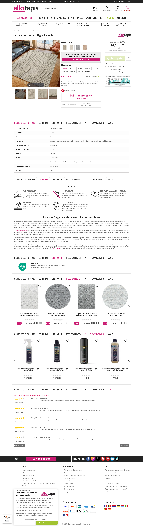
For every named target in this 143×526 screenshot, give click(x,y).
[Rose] (85, 47)
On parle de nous (28, 475)
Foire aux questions (111, 481)
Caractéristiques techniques (24, 179)
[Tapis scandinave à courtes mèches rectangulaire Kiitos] (86, 296)
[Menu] (10, 516)
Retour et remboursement (73, 470)
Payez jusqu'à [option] (71, 1)
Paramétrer (24, 523)
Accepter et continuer (46, 523)
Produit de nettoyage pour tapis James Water (28, 369)
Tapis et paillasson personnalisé (74, 475)
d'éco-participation (121, 50)
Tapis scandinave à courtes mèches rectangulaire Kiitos (86, 314)
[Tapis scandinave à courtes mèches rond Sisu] (115, 296)
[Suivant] (58, 64)
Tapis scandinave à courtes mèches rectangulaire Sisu (29, 314)
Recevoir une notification (81, 59)
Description (43, 123)
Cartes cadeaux (69, 489)
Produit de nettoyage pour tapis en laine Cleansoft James (115, 369)
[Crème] (71, 47)
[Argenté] (78, 47)
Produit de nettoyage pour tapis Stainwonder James (57, 369)
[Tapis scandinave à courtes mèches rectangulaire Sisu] (29, 296)
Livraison (108, 478)
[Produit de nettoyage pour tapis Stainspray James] (86, 351)
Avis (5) (110, 123)
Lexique (66, 492)
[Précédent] (13, 64)
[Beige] (64, 47)
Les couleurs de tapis (112, 484)
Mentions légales (29, 478)
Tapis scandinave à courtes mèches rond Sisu (115, 314)
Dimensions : (66, 65)
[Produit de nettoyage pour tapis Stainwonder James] (57, 351)
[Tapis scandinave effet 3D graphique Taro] (20, 94)
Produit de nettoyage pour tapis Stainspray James (86, 369)
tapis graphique (57, 248)
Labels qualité (57, 123)
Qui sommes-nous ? (30, 470)
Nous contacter (28, 473)
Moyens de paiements (112, 475)
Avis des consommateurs (72, 473)
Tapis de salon (34, 31)
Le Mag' (123, 1)
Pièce (26, 31)
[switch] (7, 521)
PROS (128, 1)
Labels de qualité (69, 478)
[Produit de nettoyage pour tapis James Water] (28, 351)
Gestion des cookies (111, 473)
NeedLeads (86, 524)
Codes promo (68, 484)
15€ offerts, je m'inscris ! (41, 458)
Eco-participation (69, 481)
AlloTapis (14, 31)
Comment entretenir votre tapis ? (116, 489)
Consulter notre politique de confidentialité (28, 510)
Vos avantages (69, 486)
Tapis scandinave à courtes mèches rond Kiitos (58, 314)
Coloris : (66, 42)
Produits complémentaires (94, 123)
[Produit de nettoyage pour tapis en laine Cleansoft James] (115, 351)
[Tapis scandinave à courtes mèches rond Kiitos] (58, 296)
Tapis (21, 31)
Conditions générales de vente (33, 481)
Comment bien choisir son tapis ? (116, 486)
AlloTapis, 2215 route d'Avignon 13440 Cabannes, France (39, 484)
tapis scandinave (21, 230)
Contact (115, 1)
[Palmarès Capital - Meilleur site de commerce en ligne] (118, 81)
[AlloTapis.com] (25, 9)
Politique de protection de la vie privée (117, 470)
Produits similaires (73, 123)
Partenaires (109, 492)
